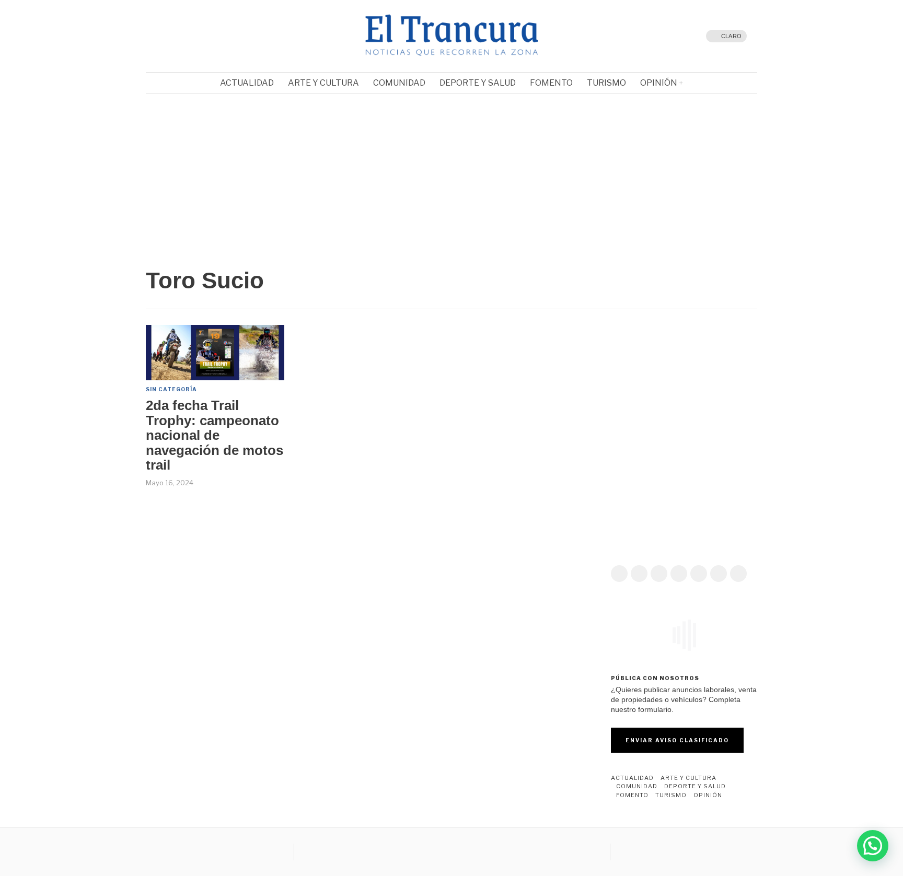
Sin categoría (171, 389)
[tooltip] (177, 36)
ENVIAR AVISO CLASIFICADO (677, 740)
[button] (162, 170)
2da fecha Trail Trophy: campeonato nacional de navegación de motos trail (214, 435)
